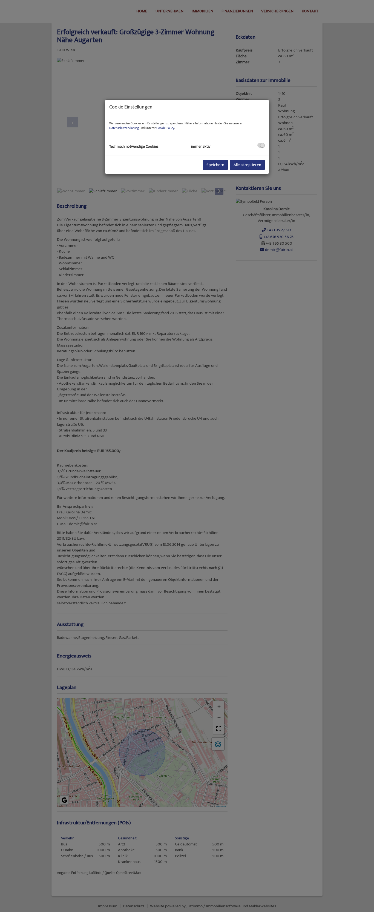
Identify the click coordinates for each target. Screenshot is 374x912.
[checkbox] (261, 145)
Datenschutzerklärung (124, 128)
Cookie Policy (165, 128)
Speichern (215, 164)
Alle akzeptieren (247, 164)
